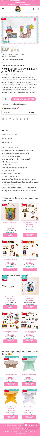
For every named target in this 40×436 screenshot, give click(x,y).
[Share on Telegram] (27, 119)
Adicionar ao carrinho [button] (10, 235)
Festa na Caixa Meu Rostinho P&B (30, 332)
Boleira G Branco (29, 407)
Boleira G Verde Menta (29, 374)
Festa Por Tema (13, 55)
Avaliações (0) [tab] (6, 138)
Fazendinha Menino (8, 56)
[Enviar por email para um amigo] (13, 119)
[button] (2, 9)
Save (4, 18)
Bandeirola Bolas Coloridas (10, 297)
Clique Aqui (27, 4)
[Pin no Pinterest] (17, 119)
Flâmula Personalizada (10, 222)
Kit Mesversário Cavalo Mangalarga (30, 223)
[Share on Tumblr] (24, 119)
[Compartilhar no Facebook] (6, 119)
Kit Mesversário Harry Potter (10, 260)
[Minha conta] (33, 9)
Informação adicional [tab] (9, 134)
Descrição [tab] (5, 130)
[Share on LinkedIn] (20, 119)
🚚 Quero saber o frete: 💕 (10, 108)
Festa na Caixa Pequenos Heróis (10, 332)
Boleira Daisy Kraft (11, 374)
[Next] (35, 30)
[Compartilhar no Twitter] (10, 119)
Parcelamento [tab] (6, 142)
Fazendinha (25, 55)
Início (3, 55)
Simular (32, 112)
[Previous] (4, 30)
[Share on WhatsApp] (3, 119)
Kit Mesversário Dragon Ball (30, 260)
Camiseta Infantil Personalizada (30, 297)
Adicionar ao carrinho (23, 99)
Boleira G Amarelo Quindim (11, 407)
